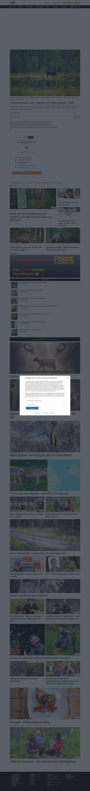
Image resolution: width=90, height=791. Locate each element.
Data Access (45, 412)
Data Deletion (37, 412)
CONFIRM (32, 408)
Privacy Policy (52, 412)
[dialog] (45, 395)
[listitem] (45, 400)
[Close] (68, 378)
